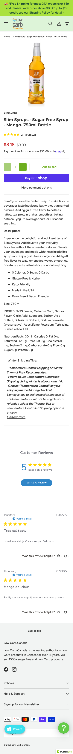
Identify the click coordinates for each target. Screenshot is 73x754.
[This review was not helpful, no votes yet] (65, 556)
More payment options (36, 187)
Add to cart (49, 166)
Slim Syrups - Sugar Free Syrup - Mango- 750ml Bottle (40, 37)
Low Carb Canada (21, 745)
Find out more (16, 417)
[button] (67, 24)
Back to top (35, 630)
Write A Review (37, 482)
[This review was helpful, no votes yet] (58, 556)
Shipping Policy (39, 12)
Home (7, 37)
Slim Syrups (10, 112)
